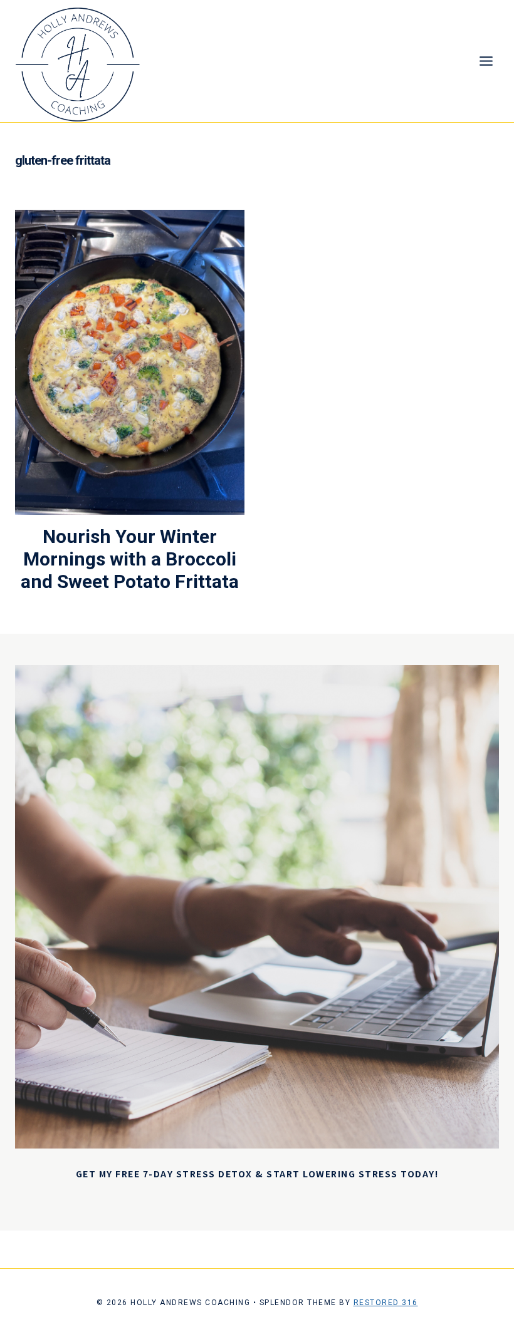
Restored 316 (386, 1302)
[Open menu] (486, 61)
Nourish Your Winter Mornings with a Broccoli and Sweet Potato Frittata (130, 558)
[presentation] (129, 362)
